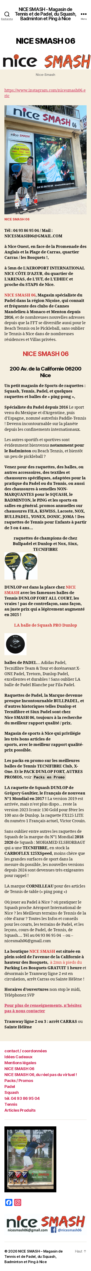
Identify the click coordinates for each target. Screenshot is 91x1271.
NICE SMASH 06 (19, 1068)
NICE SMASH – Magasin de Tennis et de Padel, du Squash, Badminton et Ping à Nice (33, 1256)
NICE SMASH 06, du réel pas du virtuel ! (40, 1074)
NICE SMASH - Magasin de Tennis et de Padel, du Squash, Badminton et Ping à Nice (45, 14)
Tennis (10, 1104)
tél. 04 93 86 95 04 (22, 1098)
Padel (9, 1086)
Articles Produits (20, 1110)
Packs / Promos (18, 1080)
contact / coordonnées (25, 1051)
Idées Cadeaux (18, 1057)
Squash (11, 1092)
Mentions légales (20, 1062)
